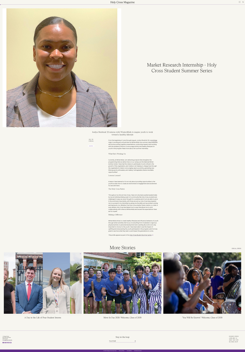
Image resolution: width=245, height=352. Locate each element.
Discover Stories (234, 336)
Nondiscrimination (138, 350)
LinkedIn (7, 342)
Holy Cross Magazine (122, 2)
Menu (240, 2)
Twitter (9, 342)
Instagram (5, 342)
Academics (91, 145)
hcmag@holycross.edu (7, 340)
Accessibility (129, 350)
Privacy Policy (121, 350)
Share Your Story (234, 339)
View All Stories (236, 248)
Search (243, 2)
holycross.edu (233, 341)
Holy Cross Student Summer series (140, 235)
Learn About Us (233, 338)
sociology (154, 140)
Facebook (3, 342)
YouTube (10, 342)
